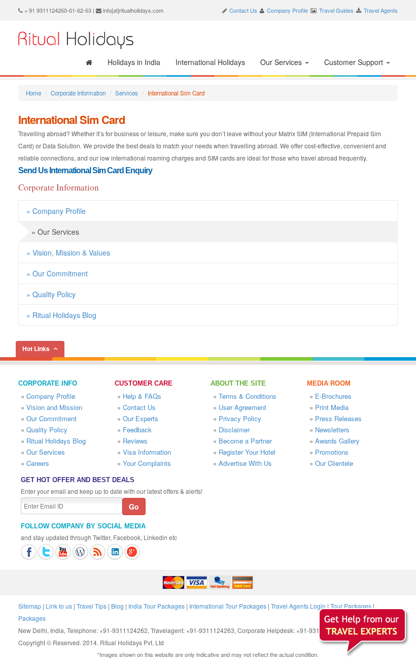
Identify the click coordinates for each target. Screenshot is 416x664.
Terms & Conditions (247, 396)
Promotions (332, 452)
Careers (37, 463)
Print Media (332, 407)
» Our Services (55, 232)
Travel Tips (92, 606)
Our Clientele (334, 463)
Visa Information (147, 452)
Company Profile (287, 10)
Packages (32, 618)
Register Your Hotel (247, 452)
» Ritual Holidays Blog (61, 315)
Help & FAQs (142, 396)
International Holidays (210, 62)
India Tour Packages (156, 606)
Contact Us (243, 10)
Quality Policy (46, 429)
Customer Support (354, 62)
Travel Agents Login (298, 606)
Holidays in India (134, 62)
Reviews (135, 441)
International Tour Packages (227, 606)
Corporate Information (78, 93)
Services (126, 93)
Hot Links (36, 348)
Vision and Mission (54, 407)
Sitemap (29, 606)
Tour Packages (350, 606)
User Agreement (242, 407)
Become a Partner (245, 441)
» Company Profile (56, 211)
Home (33, 93)
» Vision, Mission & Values (68, 252)
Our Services (282, 62)
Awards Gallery (337, 441)
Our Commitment (51, 418)
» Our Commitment (57, 273)
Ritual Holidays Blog (56, 441)
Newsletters (332, 429)
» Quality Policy (51, 294)
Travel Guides (336, 10)
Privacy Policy (240, 418)
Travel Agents (381, 10)
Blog (117, 606)
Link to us (59, 606)
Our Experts (140, 418)
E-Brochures (333, 396)
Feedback (137, 429)
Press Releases (338, 418)
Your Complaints (147, 463)
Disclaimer (234, 429)
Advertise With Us (245, 463)
